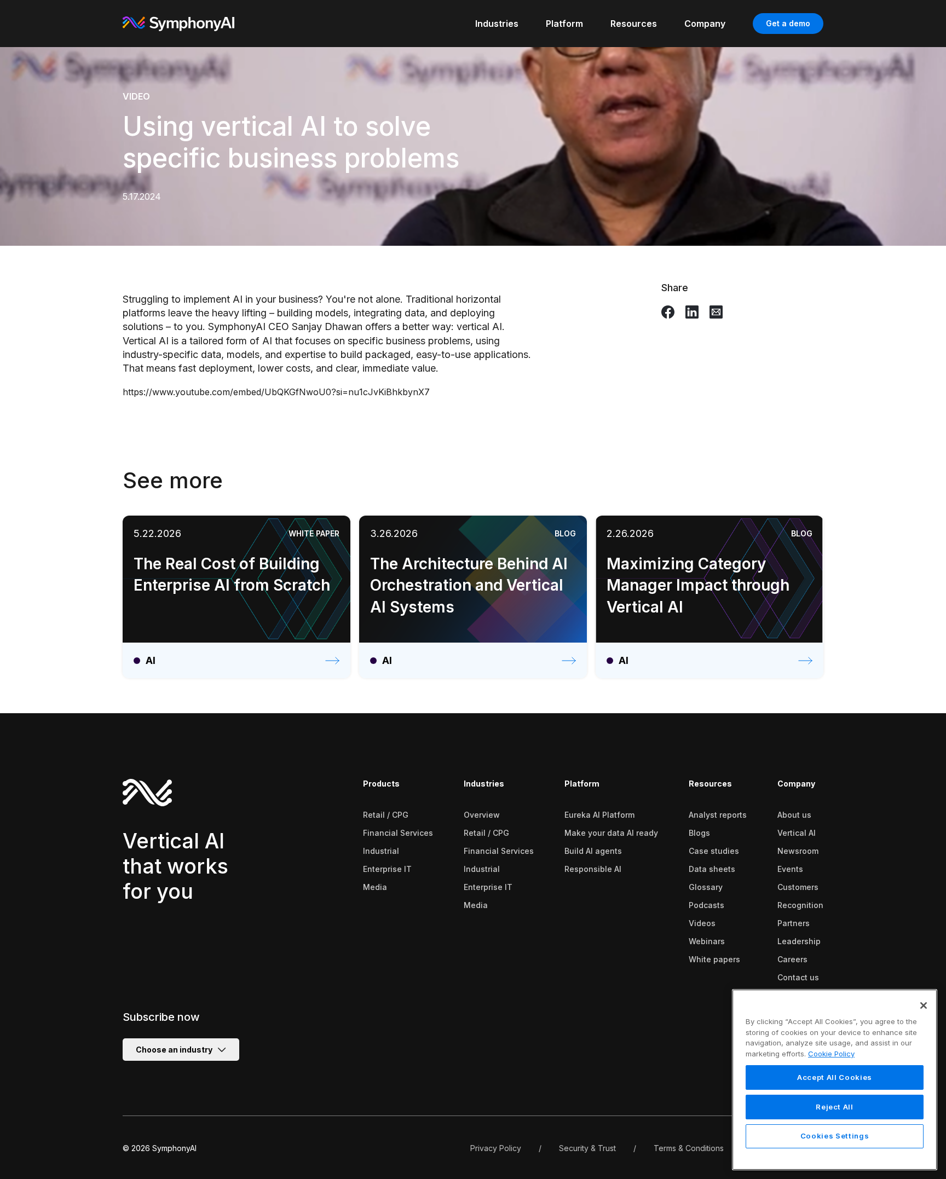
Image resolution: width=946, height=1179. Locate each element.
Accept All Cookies (834, 1077)
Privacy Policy (495, 1148)
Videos (702, 923)
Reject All (834, 1106)
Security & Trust (587, 1148)
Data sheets (712, 869)
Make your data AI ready (611, 832)
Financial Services (398, 832)
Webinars (707, 941)
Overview (482, 814)
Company (796, 783)
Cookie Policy (831, 1053)
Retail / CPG (385, 814)
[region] (834, 1079)
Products (381, 783)
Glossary (706, 887)
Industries (484, 783)
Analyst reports (718, 814)
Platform (581, 783)
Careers (792, 959)
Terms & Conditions (689, 1148)
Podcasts (706, 905)
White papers (714, 959)
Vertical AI (796, 832)
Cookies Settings (834, 1136)
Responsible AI (592, 869)
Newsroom (797, 851)
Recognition (800, 905)
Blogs (699, 832)
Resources (710, 783)
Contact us (798, 977)
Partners (793, 923)
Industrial (381, 851)
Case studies (714, 851)
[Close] (924, 1005)
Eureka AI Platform (599, 814)
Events (790, 869)
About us (794, 814)
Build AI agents (593, 851)
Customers (797, 887)
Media (375, 887)
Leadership (799, 941)
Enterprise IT (387, 869)
